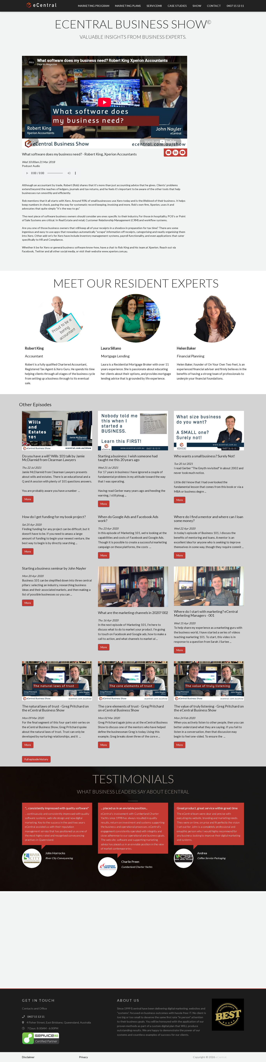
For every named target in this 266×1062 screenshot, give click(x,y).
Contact (214, 5)
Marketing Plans (128, 5)
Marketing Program (93, 5)
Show (197, 5)
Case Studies (177, 5)
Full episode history (36, 759)
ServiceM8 (154, 5)
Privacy (83, 1057)
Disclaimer (28, 1057)
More (28, 499)
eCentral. (221, 1057)
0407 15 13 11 (235, 5)
